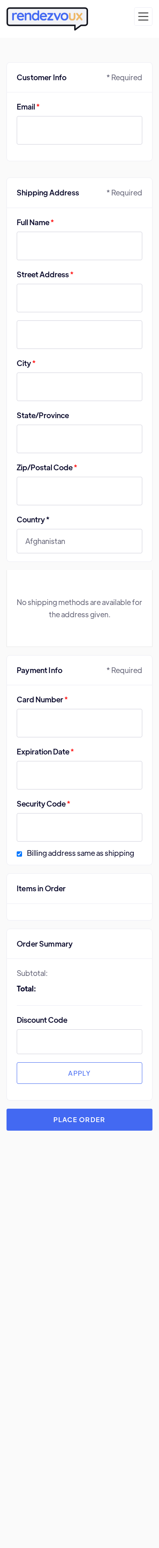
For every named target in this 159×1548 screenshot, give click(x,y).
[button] (143, 16)
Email (28, 106)
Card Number (42, 699)
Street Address (45, 274)
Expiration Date (45, 751)
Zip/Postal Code (47, 467)
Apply (79, 1073)
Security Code (43, 803)
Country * (33, 519)
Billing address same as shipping (80, 853)
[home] (47, 19)
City (26, 363)
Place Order (79, 1119)
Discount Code (42, 1019)
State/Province (43, 415)
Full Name (35, 222)
